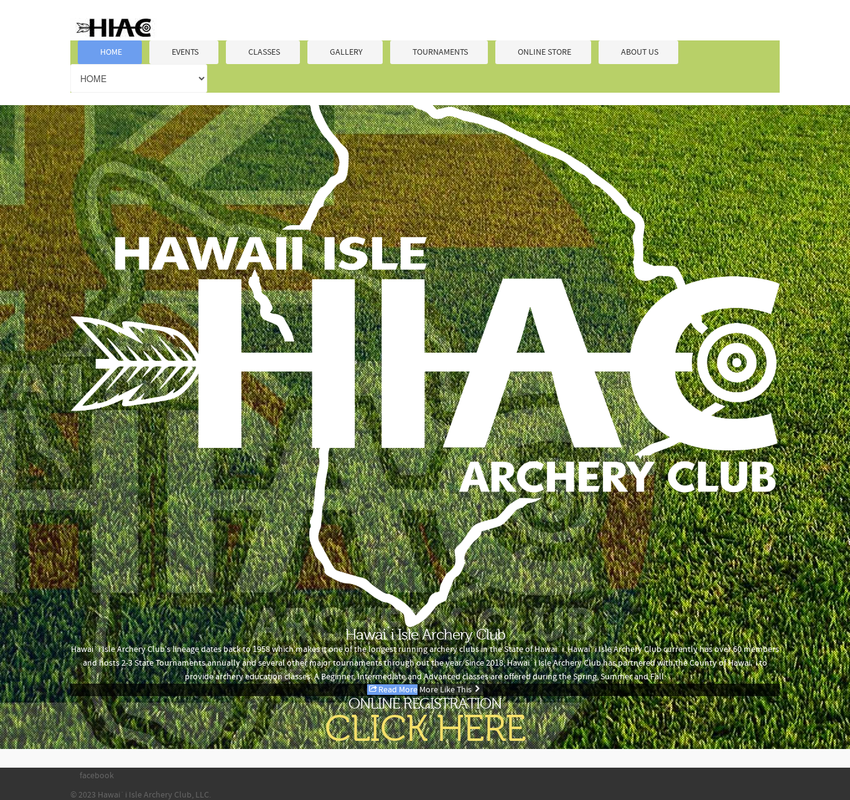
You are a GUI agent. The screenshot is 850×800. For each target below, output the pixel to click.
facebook (97, 775)
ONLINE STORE (544, 52)
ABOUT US (639, 52)
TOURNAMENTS (440, 52)
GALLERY (346, 52)
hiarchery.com (113, 27)
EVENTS (185, 52)
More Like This (445, 689)
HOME (111, 52)
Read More (398, 689)
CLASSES (264, 52)
